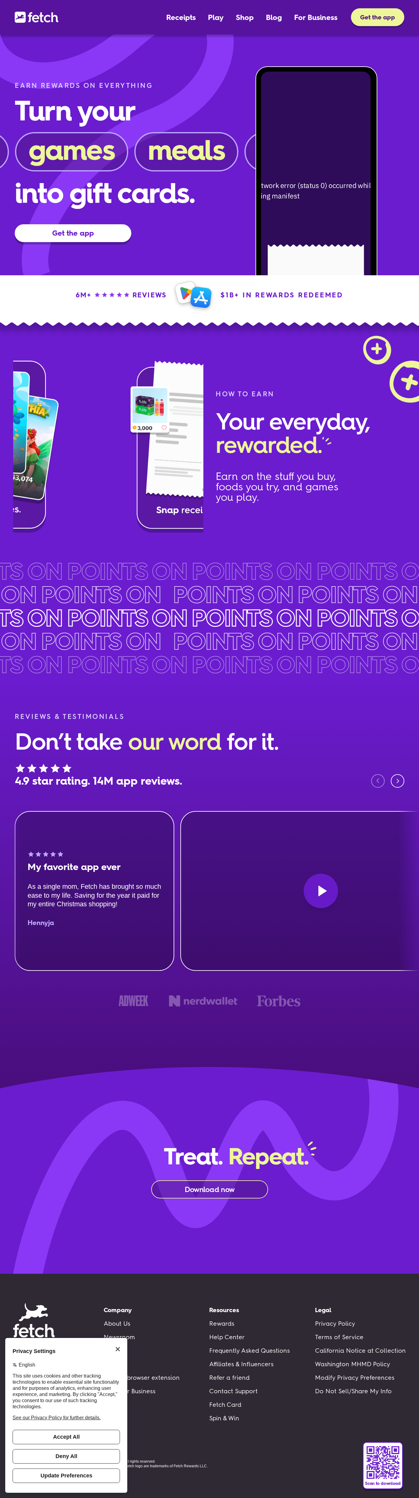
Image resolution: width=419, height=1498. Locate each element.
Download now (209, 1189)
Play (216, 17)
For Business (315, 17)
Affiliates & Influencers (241, 1364)
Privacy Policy (335, 1323)
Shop (245, 17)
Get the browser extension (142, 1377)
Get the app (377, 17)
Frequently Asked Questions (249, 1350)
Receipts (181, 17)
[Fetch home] (36, 17)
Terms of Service (339, 1337)
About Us (117, 1323)
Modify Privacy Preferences (354, 1377)
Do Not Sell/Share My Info (353, 1391)
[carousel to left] (378, 781)
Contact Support (233, 1391)
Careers (115, 1350)
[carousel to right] (397, 781)
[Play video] (321, 891)
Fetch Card (225, 1404)
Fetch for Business (130, 1391)
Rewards (221, 1323)
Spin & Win (224, 1418)
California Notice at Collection (360, 1350)
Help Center (227, 1337)
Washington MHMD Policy (352, 1364)
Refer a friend (229, 1377)
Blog (274, 17)
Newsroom (119, 1337)
